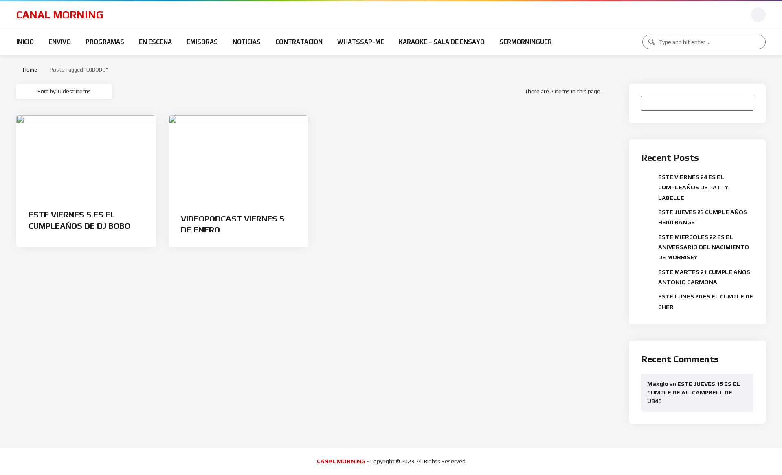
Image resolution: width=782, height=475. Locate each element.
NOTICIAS (247, 41)
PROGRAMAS (105, 41)
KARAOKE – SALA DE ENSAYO (442, 41)
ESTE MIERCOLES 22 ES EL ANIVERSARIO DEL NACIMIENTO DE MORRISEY (703, 247)
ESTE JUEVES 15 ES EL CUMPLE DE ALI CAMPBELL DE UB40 (693, 392)
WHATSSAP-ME (360, 41)
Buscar (743, 103)
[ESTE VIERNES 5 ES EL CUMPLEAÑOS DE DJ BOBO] (86, 157)
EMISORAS (202, 41)
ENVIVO (59, 41)
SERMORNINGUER (525, 41)
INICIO (25, 41)
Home (28, 70)
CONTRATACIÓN (299, 41)
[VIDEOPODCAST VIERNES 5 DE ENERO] (239, 159)
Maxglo (657, 384)
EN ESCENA (155, 41)
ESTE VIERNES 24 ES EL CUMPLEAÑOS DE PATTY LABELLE (693, 187)
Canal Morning (59, 15)
